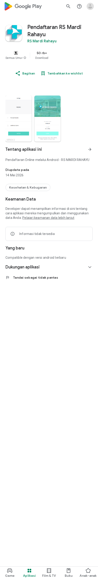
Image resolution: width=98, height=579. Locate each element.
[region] (49, 55)
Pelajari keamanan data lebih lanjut (48, 218)
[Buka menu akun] (90, 6)
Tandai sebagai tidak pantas (31, 277)
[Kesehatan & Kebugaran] (27, 187)
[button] (24, 58)
